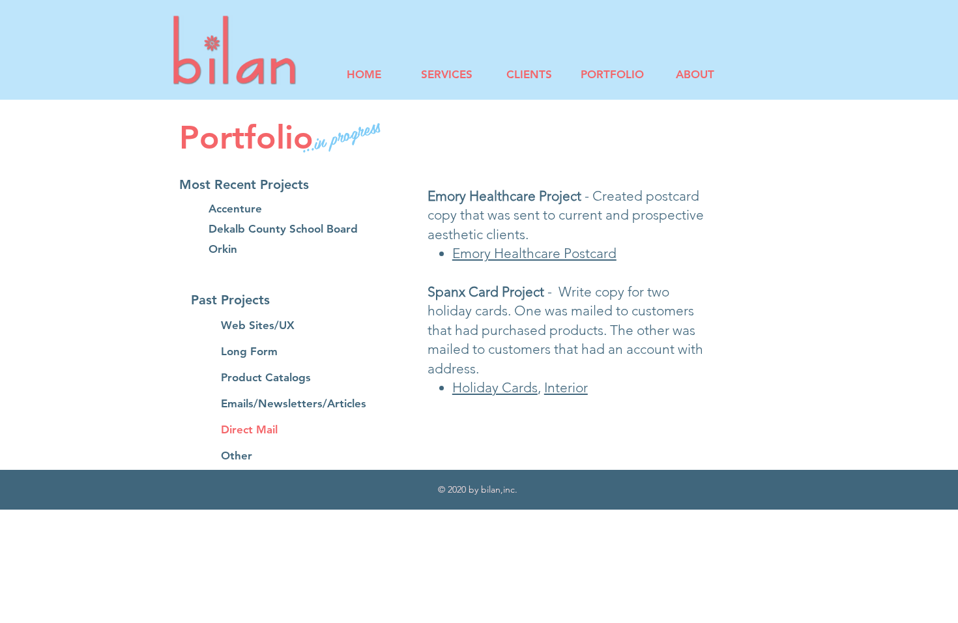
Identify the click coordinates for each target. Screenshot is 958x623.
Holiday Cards (495, 387)
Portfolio (246, 137)
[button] (266, 184)
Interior (566, 387)
